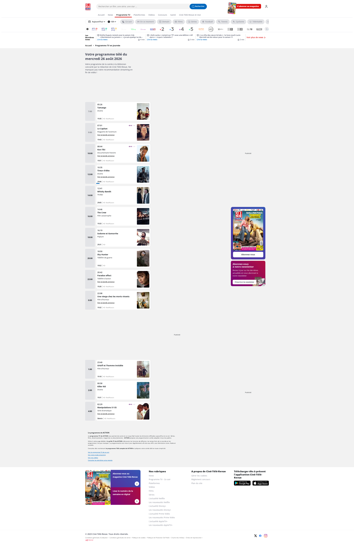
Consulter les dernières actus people (100, 460)
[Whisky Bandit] (123, 195)
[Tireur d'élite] (123, 174)
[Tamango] (123, 111)
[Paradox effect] (123, 279)
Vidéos (152, 487)
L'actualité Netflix (157, 498)
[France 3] (170, 29)
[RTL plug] (112, 29)
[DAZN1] (228, 29)
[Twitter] (255, 535)
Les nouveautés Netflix (159, 502)
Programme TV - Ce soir (160, 479)
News (151, 475)
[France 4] (180, 29)
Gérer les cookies (199, 475)
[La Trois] (141, 29)
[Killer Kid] (123, 390)
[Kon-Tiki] (123, 153)
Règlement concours (200, 479)
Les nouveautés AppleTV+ (160, 525)
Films (151, 491)
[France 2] (161, 29)
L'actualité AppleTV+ (158, 521)
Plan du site (196, 483)
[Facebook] (260, 535)
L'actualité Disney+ (157, 506)
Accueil (88, 45)
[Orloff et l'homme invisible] (123, 369)
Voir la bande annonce (105, 135)
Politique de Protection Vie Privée (158, 538)
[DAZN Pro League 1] (248, 29)
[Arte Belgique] (199, 29)
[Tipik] (131, 29)
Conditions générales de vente (120, 538)
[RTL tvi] (93, 29)
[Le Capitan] (123, 132)
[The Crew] (123, 216)
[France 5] (190, 29)
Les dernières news (89, 37)
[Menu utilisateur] (266, 6)
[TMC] (257, 29)
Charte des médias (177, 538)
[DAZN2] (238, 29)
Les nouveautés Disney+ (160, 510)
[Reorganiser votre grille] (87, 29)
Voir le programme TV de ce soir (98, 452)
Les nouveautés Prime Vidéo (162, 517)
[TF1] (151, 29)
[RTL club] (102, 29)
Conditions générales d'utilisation (96, 538)
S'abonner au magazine (248, 6)
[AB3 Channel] (209, 29)
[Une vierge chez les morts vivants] (123, 300)
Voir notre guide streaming (97, 455)
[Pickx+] (219, 29)
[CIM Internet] (158, 540)
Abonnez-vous (248, 254)
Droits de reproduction (194, 538)
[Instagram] (265, 535)
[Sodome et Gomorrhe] (123, 237)
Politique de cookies (138, 538)
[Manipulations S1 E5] (123, 411)
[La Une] (122, 29)
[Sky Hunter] (123, 258)
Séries (151, 494)
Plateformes (154, 483)
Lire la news (102, 39)
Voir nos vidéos (93, 458)
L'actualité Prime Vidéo (159, 513)
